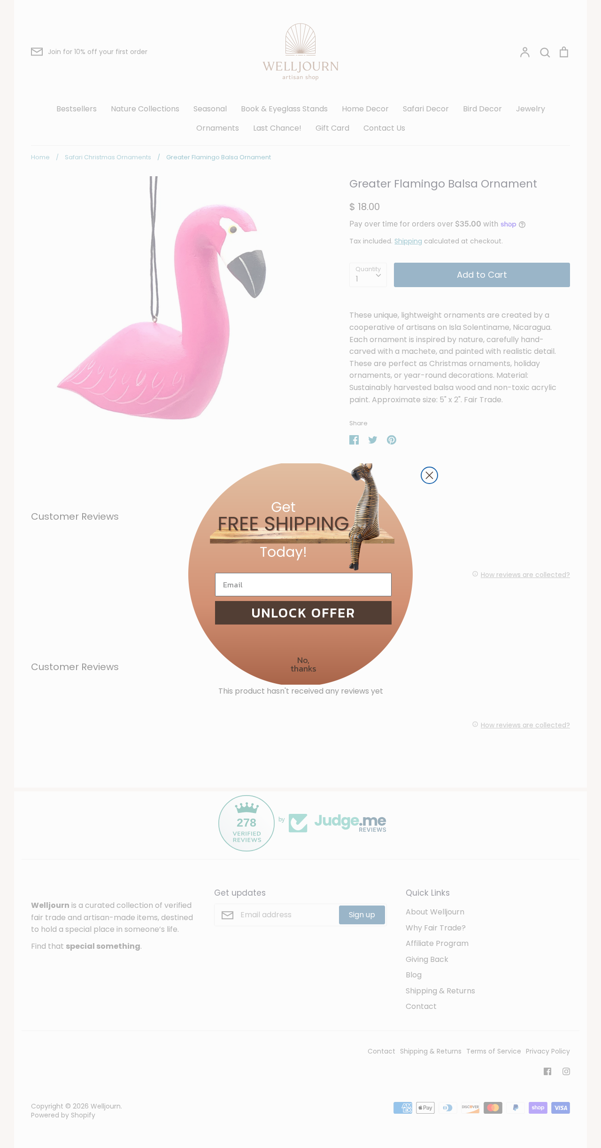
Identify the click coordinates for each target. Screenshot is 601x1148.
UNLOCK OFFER (303, 613)
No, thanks (303, 664)
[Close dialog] (429, 475)
